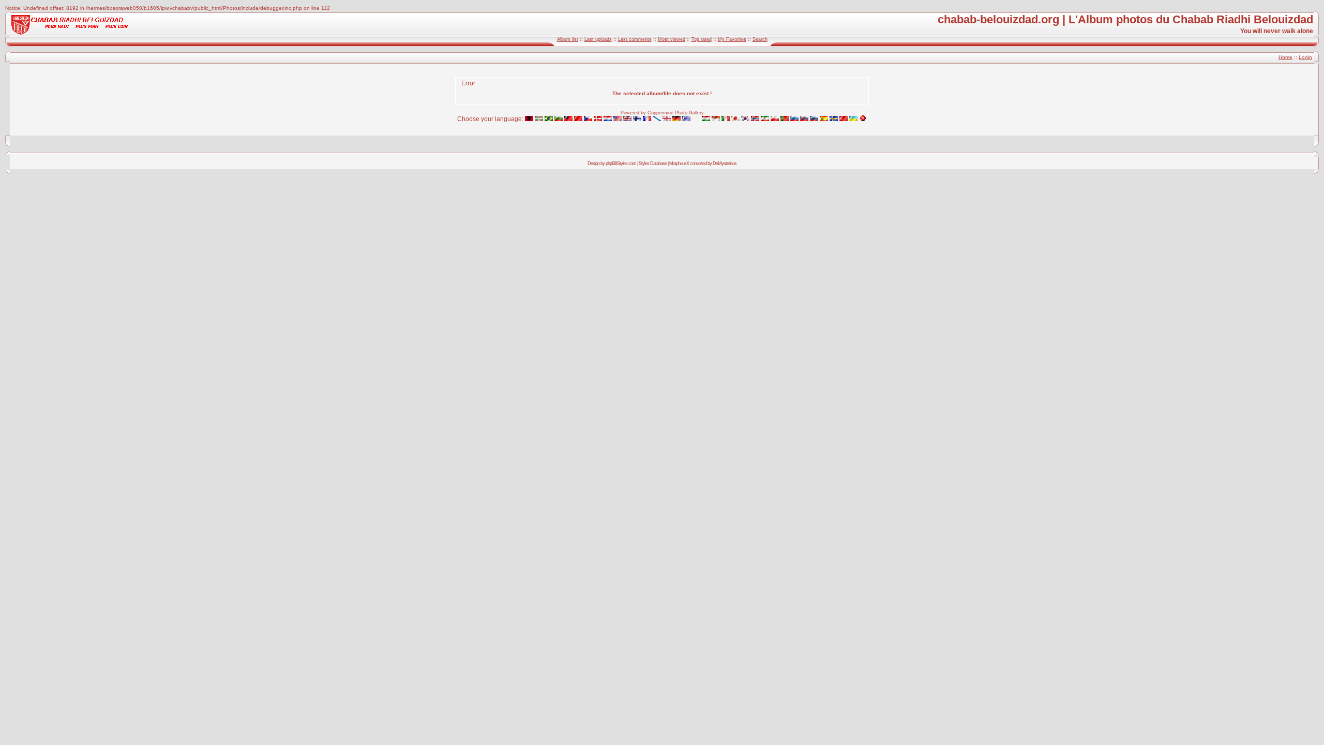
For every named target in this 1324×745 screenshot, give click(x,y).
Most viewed (671, 39)
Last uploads (598, 39)
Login (1305, 57)
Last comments (635, 39)
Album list (567, 39)
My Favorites (732, 39)
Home (1285, 57)
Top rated (701, 39)
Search (760, 39)
